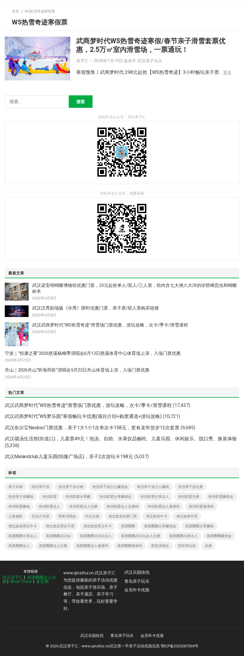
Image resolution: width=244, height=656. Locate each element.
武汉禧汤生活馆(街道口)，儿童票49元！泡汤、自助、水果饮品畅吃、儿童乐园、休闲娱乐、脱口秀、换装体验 (121, 439)
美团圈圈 (128, 526)
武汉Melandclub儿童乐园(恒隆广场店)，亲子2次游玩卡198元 (69, 456)
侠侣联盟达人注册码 (123, 506)
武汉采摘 (92, 516)
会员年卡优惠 (136, 589)
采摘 (208, 546)
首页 (15, 11)
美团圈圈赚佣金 (219, 536)
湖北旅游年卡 (156, 516)
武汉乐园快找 (136, 572)
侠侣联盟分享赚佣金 (115, 497)
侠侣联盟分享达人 (154, 497)
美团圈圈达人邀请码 (92, 546)
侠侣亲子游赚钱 (20, 497)
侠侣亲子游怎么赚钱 (153, 487)
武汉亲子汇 (12, 577)
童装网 (42, 581)
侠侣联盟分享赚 (77, 497)
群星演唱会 (160, 546)
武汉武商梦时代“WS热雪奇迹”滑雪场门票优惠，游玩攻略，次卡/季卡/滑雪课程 (110, 325)
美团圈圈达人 (19, 546)
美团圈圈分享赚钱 (199, 526)
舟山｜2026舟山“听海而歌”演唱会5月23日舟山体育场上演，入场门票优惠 (77, 370)
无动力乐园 (40, 516)
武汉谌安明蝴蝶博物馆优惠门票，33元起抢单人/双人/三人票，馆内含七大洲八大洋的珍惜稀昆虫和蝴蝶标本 (134, 288)
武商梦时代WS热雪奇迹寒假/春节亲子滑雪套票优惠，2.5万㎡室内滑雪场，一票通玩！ (151, 45)
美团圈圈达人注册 (53, 546)
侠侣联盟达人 (49, 506)
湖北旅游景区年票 (60, 526)
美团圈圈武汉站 (58, 536)
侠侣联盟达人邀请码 (164, 506)
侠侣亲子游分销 (70, 487)
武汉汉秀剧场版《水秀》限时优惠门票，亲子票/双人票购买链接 (95, 308)
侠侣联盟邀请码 (201, 506)
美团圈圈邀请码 (129, 546)
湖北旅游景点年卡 (97, 526)
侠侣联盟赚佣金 (220, 497)
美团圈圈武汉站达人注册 (140, 536)
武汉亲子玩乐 (149, 60)
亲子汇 (82, 60)
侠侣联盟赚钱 (19, 506)
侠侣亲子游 (40, 487)
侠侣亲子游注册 (190, 487)
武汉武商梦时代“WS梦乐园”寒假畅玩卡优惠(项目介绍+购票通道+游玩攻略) (83, 416)
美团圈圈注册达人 (183, 536)
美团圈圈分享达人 (22, 536)
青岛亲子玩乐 (136, 581)
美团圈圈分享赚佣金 (160, 526)
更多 (227, 72)
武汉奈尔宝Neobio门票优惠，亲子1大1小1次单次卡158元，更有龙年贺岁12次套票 (92, 427)
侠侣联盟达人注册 (83, 506)
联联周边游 (187, 546)
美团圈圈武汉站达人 (96, 536)
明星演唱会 (67, 516)
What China (21, 581)
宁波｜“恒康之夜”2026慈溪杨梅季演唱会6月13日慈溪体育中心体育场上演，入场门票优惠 (93, 353)
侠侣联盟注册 (188, 497)
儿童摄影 (15, 516)
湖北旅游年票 (187, 516)
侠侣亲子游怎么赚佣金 (110, 487)
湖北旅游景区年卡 (22, 526)
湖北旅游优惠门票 (122, 516)
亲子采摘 (15, 487)
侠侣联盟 (49, 497)
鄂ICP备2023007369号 (179, 646)
